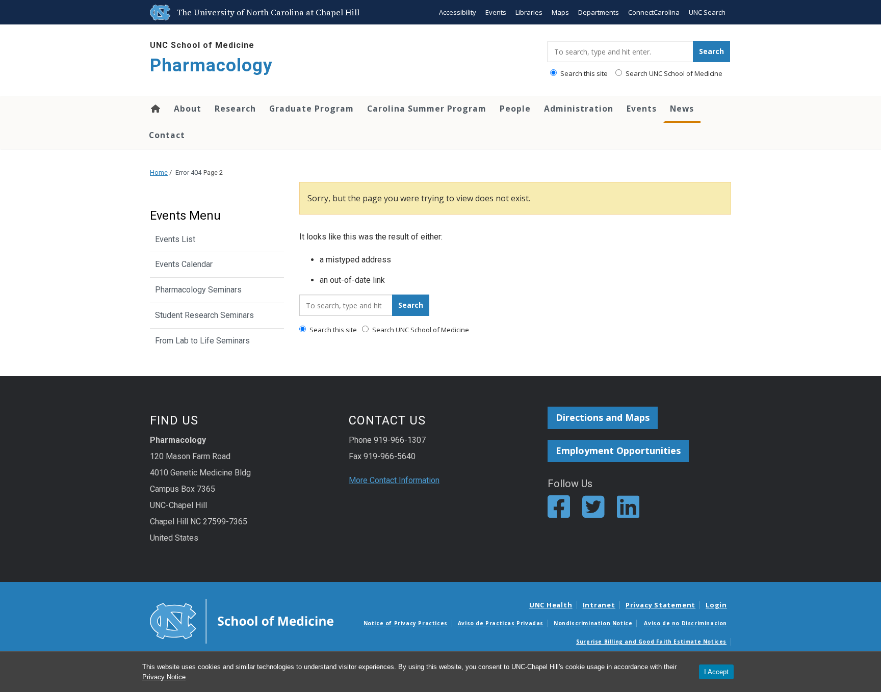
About (187, 108)
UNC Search (707, 12)
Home (154, 108)
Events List (175, 239)
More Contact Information (394, 480)
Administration (578, 108)
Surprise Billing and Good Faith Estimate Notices (651, 641)
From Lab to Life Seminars (202, 340)
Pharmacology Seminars (198, 290)
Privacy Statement (660, 604)
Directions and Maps (603, 417)
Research (235, 108)
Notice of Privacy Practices (406, 623)
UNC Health (551, 604)
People (515, 108)
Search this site (583, 73)
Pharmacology (211, 65)
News (682, 108)
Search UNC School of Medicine (673, 73)
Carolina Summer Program (426, 108)
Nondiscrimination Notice (593, 623)
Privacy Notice (164, 677)
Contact (167, 135)
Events (495, 12)
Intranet (599, 604)
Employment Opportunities (618, 450)
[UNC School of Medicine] (241, 620)
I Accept (716, 672)
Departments (598, 12)
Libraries (528, 12)
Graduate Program (311, 108)
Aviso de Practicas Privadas (500, 623)
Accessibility (457, 12)
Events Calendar (184, 264)
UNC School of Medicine (202, 45)
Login (716, 604)
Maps (560, 12)
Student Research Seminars (204, 315)
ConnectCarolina (654, 12)
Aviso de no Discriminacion (685, 623)
